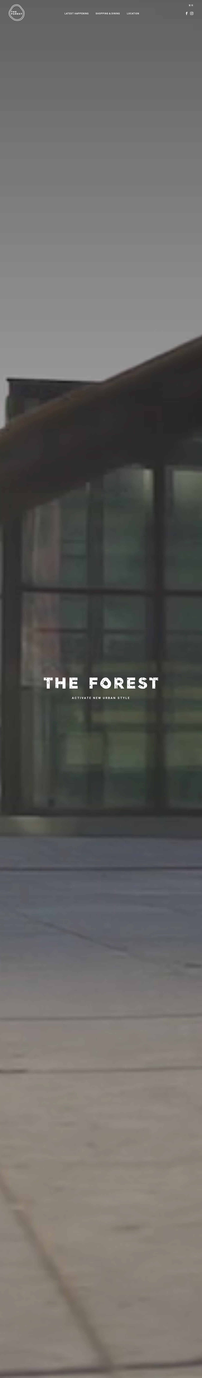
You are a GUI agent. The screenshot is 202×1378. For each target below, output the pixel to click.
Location (133, 13)
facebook (186, 13)
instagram (191, 13)
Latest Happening (77, 13)
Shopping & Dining (108, 13)
